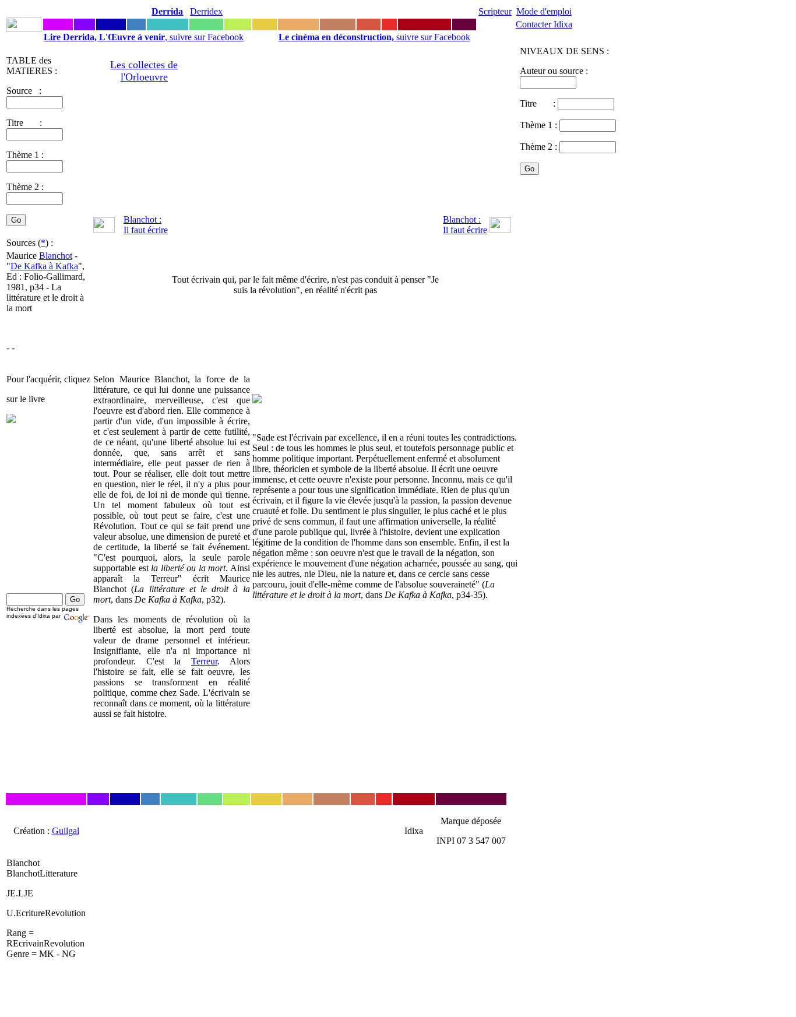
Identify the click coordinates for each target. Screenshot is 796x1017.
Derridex (206, 11)
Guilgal (65, 831)
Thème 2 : (25, 187)
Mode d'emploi (544, 11)
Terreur (204, 661)
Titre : (539, 103)
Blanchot (55, 256)
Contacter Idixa (544, 24)
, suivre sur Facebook (144, 37)
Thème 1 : (25, 155)
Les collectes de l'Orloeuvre (144, 71)
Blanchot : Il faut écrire (146, 224)
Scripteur (495, 11)
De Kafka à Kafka (44, 266)
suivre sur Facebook (374, 37)
